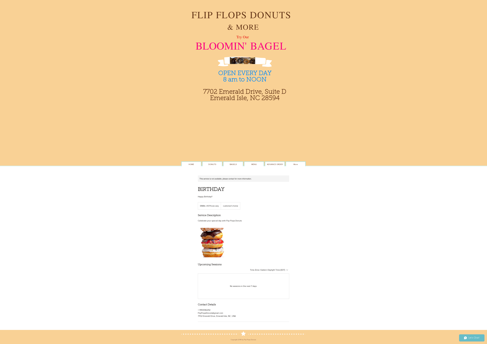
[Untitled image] (212, 242)
